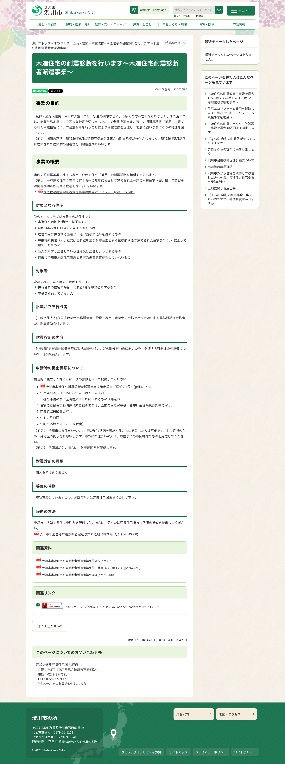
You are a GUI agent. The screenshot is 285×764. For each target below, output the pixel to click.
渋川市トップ (41, 43)
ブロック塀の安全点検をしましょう (231, 151)
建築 (85, 43)
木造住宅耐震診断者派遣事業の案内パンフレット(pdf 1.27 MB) (89, 192)
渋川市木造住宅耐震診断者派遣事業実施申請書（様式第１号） (91, 568)
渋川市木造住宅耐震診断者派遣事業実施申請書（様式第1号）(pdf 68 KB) (98, 386)
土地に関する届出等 (222, 188)
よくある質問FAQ (50, 626)
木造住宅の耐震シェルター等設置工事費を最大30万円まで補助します (231, 127)
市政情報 (239, 24)
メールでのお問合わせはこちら (64, 683)
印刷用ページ (177, 43)
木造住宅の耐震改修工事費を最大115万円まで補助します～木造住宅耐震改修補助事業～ (231, 97)
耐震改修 (98, 43)
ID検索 (200, 16)
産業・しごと (142, 24)
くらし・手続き (46, 24)
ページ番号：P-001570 (171, 89)
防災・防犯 (206, 24)
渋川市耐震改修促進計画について (231, 160)
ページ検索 (183, 16)
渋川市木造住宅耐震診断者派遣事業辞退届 (78, 575)
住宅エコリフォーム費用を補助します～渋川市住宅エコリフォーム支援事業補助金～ (231, 112)
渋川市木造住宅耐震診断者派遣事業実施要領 (80, 561)
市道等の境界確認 (220, 166)
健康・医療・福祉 (78, 24)
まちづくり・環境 (174, 24)
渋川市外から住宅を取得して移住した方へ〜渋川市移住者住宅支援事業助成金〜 (231, 177)
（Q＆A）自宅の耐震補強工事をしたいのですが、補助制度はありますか (231, 199)
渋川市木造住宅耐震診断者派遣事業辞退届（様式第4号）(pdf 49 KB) (88, 534)
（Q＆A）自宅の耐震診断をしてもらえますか (231, 140)
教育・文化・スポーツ (110, 24)
